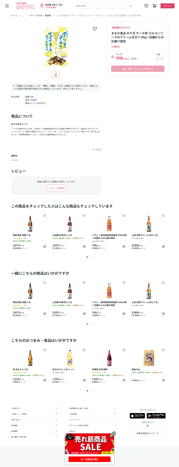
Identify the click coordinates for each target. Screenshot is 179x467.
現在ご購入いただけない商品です (138, 68)
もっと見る (96, 149)
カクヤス (14, 160)
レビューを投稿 (56, 187)
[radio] (112, 56)
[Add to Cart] (44, 246)
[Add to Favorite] (44, 216)
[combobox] (160, 58)
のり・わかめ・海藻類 (40, 15)
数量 (158, 54)
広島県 (33, 99)
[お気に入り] (146, 5)
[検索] (130, 6)
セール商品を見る (89, 459)
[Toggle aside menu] (7, 6)
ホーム (14, 15)
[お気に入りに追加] (95, 28)
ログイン (167, 5)
